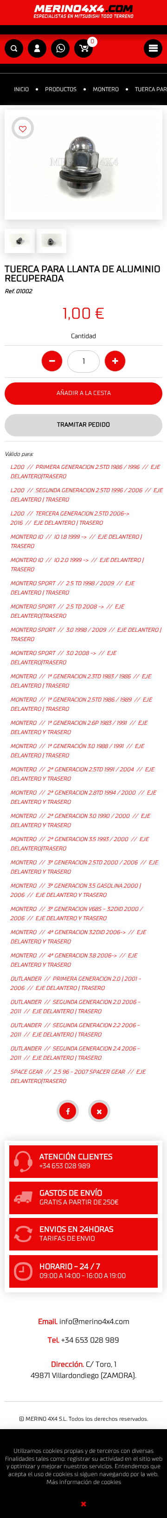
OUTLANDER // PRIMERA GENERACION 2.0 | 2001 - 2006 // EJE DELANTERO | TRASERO (75, 983)
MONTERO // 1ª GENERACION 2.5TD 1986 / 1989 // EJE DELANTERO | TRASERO (81, 704)
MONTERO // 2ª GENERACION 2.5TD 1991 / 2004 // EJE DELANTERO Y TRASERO (82, 774)
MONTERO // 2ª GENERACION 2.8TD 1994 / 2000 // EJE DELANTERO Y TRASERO (83, 797)
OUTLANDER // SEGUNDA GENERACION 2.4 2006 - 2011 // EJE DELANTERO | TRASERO (75, 1053)
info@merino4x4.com (94, 1321)
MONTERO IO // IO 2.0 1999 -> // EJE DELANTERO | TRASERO (76, 564)
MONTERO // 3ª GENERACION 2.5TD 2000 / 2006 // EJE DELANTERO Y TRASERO (84, 867)
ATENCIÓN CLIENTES (75, 1157)
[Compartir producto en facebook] (68, 1111)
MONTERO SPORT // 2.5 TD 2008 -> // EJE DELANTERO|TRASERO (67, 611)
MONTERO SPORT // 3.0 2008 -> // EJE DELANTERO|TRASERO (63, 657)
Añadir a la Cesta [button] (84, 393)
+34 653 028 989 (90, 1340)
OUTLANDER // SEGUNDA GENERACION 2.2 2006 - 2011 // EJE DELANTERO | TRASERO (75, 1030)
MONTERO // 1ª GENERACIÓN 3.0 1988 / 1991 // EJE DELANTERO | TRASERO (77, 750)
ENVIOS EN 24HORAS (76, 1229)
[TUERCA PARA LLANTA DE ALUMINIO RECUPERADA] (83, 164)
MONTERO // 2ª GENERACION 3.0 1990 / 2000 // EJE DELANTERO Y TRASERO (80, 820)
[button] (14, 49)
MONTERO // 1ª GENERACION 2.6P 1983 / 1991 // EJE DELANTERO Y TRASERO (78, 727)
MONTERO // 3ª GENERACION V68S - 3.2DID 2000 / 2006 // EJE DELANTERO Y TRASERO (76, 913)
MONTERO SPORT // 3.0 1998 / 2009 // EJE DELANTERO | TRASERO (85, 634)
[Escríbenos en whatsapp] (60, 49)
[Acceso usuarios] (37, 49)
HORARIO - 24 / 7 (69, 1267)
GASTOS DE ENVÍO (70, 1193)
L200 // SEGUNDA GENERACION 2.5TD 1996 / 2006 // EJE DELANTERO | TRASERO (86, 495)
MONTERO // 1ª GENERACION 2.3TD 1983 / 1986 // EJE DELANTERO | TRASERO (80, 681)
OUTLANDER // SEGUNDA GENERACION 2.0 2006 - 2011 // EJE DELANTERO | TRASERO (75, 1006)
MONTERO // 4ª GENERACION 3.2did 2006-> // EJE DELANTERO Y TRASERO (78, 937)
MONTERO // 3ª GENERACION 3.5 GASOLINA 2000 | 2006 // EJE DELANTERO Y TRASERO (75, 890)
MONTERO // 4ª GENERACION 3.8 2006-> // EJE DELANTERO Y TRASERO (73, 960)
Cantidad (83, 336)
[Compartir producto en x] (99, 1111)
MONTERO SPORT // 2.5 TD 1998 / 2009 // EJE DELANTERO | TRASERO (72, 588)
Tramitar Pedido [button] (83, 425)
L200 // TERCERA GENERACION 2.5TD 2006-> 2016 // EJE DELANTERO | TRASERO (69, 518)
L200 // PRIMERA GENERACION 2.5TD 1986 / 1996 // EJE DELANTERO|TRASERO (85, 471)
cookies (111, 1482)
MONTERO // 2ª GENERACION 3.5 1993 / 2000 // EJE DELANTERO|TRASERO (79, 843)
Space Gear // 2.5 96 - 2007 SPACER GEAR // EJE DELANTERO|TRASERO (77, 1076)
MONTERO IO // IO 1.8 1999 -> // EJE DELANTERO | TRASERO (75, 541)
